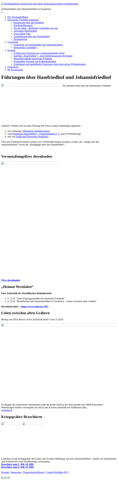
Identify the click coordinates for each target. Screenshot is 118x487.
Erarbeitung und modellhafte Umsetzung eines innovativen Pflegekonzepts (50, 64)
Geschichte (12, 42)
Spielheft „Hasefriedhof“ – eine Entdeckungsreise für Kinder (43, 56)
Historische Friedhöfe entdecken (23, 19)
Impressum (16, 472)
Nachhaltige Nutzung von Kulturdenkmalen (35, 61)
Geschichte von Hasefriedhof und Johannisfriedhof (38, 44)
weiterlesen (6, 410)
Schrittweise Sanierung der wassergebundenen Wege (39, 53)
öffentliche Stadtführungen (36, 131)
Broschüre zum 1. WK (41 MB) (17, 464)
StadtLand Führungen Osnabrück (32, 136)
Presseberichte (20, 39)
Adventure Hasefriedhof (25, 31)
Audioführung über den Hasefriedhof (32, 36)
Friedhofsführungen (23, 25)
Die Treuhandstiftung (17, 17)
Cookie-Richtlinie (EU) (57, 472)
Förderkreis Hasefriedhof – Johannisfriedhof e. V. (36, 133)
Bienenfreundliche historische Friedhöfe (33, 58)
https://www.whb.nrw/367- (35, 306)
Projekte (11, 50)
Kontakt (5, 472)
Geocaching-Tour (22, 33)
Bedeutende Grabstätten (25, 47)
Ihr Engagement (15, 69)
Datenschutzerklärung (33, 472)
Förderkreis (12, 67)
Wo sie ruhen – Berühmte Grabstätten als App (36, 28)
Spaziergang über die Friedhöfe (29, 22)
